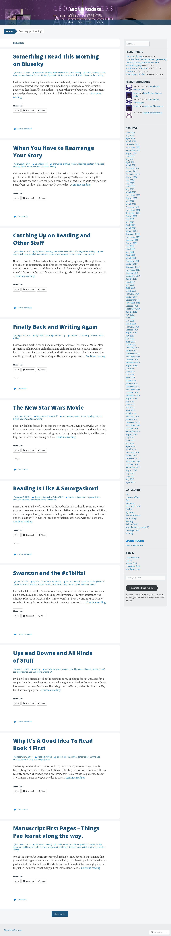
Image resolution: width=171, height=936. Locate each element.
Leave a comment (24, 128)
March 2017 (131, 345)
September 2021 (133, 213)
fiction (102, 72)
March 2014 (131, 449)
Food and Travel (133, 506)
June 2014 (130, 440)
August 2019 (131, 279)
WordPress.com (133, 569)
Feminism (130, 503)
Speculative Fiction (56, 75)
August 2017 (131, 333)
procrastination (67, 254)
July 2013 (130, 473)
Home (9, 31)
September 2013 (133, 467)
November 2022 (133, 195)
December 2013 (133, 458)
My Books (39, 72)
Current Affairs (133, 497)
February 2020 (132, 261)
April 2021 (130, 225)
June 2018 (130, 318)
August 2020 (131, 243)
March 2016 (131, 381)
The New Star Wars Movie (48, 407)
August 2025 (131, 153)
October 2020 (132, 240)
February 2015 (132, 416)
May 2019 (130, 285)
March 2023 (131, 192)
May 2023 (130, 189)
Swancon (85, 584)
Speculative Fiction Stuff (63, 72)
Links (90, 22)
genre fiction (94, 497)
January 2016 (131, 383)
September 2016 (133, 362)
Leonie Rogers (85, 9)
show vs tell (82, 847)
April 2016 (130, 377)
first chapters (79, 844)
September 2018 (133, 309)
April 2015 (130, 410)
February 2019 (132, 294)
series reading (27, 759)
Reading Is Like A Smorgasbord (55, 488)
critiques (65, 669)
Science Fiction (40, 75)
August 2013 (131, 470)
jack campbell (30, 254)
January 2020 (131, 264)
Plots (97, 164)
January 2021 (131, 231)
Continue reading (81, 184)
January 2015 (131, 419)
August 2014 (131, 434)
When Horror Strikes (135, 74)
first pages (90, 844)
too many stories (20, 672)
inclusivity (24, 584)
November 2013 (133, 461)
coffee (74, 757)
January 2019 (131, 297)
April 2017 (130, 342)
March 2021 (131, 228)
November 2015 (133, 389)
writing (100, 75)
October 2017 (132, 330)
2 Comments (22, 216)
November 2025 (133, 147)
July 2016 (130, 368)
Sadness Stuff (132, 524)
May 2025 (130, 159)
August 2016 (131, 366)
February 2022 (132, 207)
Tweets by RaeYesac (135, 545)
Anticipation (68, 416)
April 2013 (130, 482)
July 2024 (130, 180)
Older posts (59, 914)
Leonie (136, 93)
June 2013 (130, 476)
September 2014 (133, 431)
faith (128, 500)
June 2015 (130, 404)
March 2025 (131, 165)
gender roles (83, 757)
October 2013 (132, 464)
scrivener (45, 166)
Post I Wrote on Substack (137, 68)
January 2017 (131, 351)
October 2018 (132, 306)
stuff (102, 669)
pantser (90, 164)
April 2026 (130, 138)
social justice (57, 584)
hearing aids (95, 757)
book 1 (60, 757)
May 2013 (130, 479)
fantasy (95, 72)
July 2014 (130, 437)
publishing (63, 847)
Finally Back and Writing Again (55, 326)
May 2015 (130, 407)
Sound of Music (97, 335)
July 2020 (130, 246)
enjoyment (79, 497)
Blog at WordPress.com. (13, 930)
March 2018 (131, 324)
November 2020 (133, 237)
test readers (100, 847)
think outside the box (87, 75)
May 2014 (130, 443)
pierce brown (54, 254)
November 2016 (133, 356)
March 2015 (131, 413)
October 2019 (132, 273)
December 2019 (133, 267)
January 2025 (131, 171)
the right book (71, 75)
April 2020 (130, 255)
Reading (48, 72)
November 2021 (133, 210)
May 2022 (130, 201)
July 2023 (130, 183)
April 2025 (130, 162)
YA (55, 499)
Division (129, 71)
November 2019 (133, 270)
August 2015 (131, 398)
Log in (129, 560)
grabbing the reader (30, 847)
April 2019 (130, 288)
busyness (57, 669)
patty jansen (42, 254)
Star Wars (24, 419)
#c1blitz (69, 581)
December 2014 (133, 422)
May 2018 (130, 321)
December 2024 (133, 174)
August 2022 (131, 198)
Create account (132, 557)
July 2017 (130, 336)
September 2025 (133, 150)
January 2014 (131, 455)
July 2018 (130, 315)
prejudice (17, 499)
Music (83, 416)
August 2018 (131, 312)
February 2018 (132, 327)
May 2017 (130, 339)
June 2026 (130, 132)
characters (57, 164)
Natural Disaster (133, 515)
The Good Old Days (134, 56)
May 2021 (130, 222)
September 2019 (133, 276)
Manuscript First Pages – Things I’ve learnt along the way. (56, 832)
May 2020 (130, 252)
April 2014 (130, 446)
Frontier (74, 335)
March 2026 (131, 141)
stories (32, 419)
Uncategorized (41, 164)
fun (79, 335)
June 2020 (130, 249)
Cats (127, 494)
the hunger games (42, 759)
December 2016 (133, 354)
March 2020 (131, 258)
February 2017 (132, 348)
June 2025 (130, 156)
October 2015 (132, 392)
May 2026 (130, 135)
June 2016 (130, 371)
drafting (66, 164)
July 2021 (130, 219)
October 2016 (132, 360)
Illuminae (82, 164)
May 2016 (130, 374)
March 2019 (131, 291)
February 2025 (132, 168)
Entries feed (131, 563)
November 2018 (133, 303)
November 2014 (133, 425)
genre (15, 75)
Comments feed (133, 566)
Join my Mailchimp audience (142, 588)
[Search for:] (137, 44)
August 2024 (131, 177)
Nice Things (131, 518)
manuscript (53, 847)
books (88, 72)
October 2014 (132, 428)
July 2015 (130, 401)
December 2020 (133, 234)
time (85, 254)
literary (22, 75)
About (70, 22)
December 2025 (133, 144)
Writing (100, 22)
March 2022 (131, 204)
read (102, 164)
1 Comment (21, 388)
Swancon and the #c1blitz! (49, 573)
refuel (23, 166)
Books (80, 22)
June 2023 (130, 186)
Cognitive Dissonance (153, 106)
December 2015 (133, 386)
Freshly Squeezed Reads (84, 581)
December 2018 (133, 300)
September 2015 (133, 395)
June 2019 (130, 282)
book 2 (67, 757)
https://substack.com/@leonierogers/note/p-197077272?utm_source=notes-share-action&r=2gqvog (147, 62)
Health (129, 509)
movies (77, 416)
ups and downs (35, 672)
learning (43, 847)
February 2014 (132, 452)
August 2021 (131, 216)
